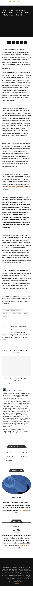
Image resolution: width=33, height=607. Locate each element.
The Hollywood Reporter (16, 186)
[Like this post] (9, 42)
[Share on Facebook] (13, 42)
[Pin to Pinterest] (21, 42)
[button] (3, 369)
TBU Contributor (8, 15)
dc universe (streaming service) (11, 310)
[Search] (31, 2)
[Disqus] (16, 410)
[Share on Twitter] (17, 42)
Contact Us (16, 583)
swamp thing (17, 313)
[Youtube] (26, 6)
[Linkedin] (24, 6)
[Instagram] (22, 6)
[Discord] (28, 6)
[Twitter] (20, 6)
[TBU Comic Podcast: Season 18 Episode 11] (16, 366)
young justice (7, 316)
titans (25, 313)
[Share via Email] (25, 42)
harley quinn (6, 313)
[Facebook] (18, 6)
